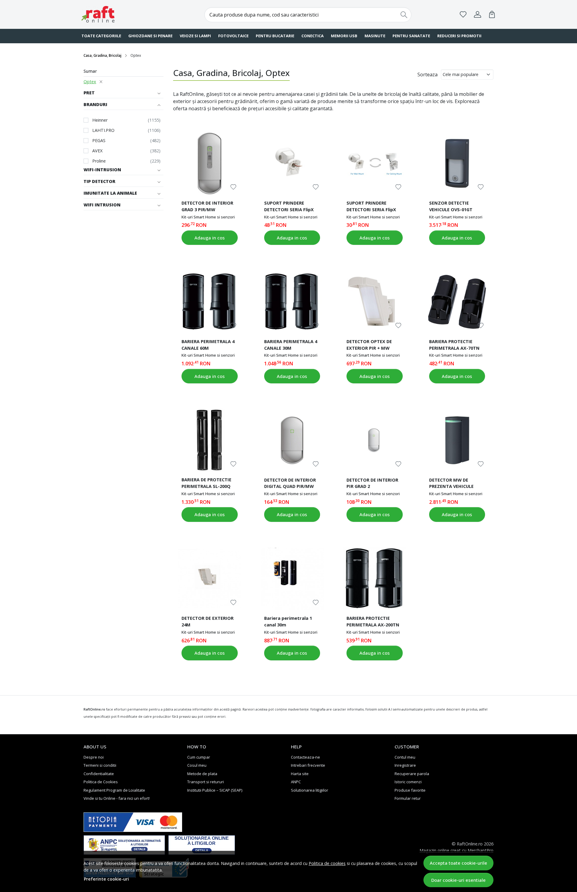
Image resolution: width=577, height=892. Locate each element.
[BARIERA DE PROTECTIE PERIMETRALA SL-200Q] (209, 440)
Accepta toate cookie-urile (458, 863)
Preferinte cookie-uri (106, 879)
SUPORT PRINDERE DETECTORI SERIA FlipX (289, 206)
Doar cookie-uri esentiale (458, 880)
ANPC (296, 781)
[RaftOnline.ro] (118, 14)
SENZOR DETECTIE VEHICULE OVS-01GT (450, 206)
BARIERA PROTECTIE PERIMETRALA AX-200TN (373, 621)
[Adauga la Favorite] (233, 187)
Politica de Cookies (101, 781)
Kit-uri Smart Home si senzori (208, 217)
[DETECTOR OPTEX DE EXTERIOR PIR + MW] (374, 301)
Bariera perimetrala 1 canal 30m (288, 621)
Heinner (100, 120)
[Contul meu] (477, 14)
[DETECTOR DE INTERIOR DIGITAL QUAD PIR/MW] (292, 440)
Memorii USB (344, 35)
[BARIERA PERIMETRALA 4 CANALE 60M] (209, 301)
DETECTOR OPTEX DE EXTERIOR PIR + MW (369, 344)
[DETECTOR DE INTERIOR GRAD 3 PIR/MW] (209, 163)
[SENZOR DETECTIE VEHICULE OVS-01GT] (457, 163)
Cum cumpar (198, 757)
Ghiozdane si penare (150, 35)
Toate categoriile (101, 35)
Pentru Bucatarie (275, 35)
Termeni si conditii (100, 765)
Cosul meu (196, 765)
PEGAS (98, 140)
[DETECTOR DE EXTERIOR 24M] (209, 578)
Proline (99, 161)
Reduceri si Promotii (459, 35)
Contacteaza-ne (305, 757)
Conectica (312, 35)
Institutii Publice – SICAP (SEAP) (214, 790)
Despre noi (94, 757)
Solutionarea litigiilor (309, 790)
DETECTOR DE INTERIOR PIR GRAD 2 (372, 483)
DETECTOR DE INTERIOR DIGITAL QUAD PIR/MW (290, 483)
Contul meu (405, 757)
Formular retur (408, 798)
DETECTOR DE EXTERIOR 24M (208, 621)
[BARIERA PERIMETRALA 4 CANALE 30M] (292, 301)
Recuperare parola (412, 773)
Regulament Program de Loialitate (114, 790)
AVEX (97, 151)
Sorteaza (427, 74)
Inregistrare (405, 765)
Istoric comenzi (408, 781)
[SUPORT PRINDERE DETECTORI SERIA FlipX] (292, 163)
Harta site (300, 773)
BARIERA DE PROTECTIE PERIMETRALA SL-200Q (206, 482)
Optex (90, 81)
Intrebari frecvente (308, 765)
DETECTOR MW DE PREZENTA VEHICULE (451, 483)
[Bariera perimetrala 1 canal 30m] (292, 578)
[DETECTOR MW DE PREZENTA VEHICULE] (457, 440)
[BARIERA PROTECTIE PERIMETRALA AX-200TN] (374, 578)
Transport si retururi (205, 781)
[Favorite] (463, 14)
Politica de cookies (327, 863)
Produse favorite (410, 790)
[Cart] (492, 14)
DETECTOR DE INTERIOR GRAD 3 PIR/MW (207, 206)
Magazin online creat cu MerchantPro (456, 850)
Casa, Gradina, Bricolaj (102, 55)
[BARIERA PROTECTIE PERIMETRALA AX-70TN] (457, 301)
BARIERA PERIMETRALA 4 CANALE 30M (290, 344)
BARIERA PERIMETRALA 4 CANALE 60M (208, 344)
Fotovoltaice (233, 35)
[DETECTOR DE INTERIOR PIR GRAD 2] (374, 440)
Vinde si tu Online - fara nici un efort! (117, 798)
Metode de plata (202, 773)
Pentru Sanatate (411, 35)
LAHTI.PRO (103, 130)
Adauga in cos (209, 238)
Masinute (375, 35)
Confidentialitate (99, 773)
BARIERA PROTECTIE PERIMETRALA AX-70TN (454, 344)
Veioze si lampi (195, 35)
